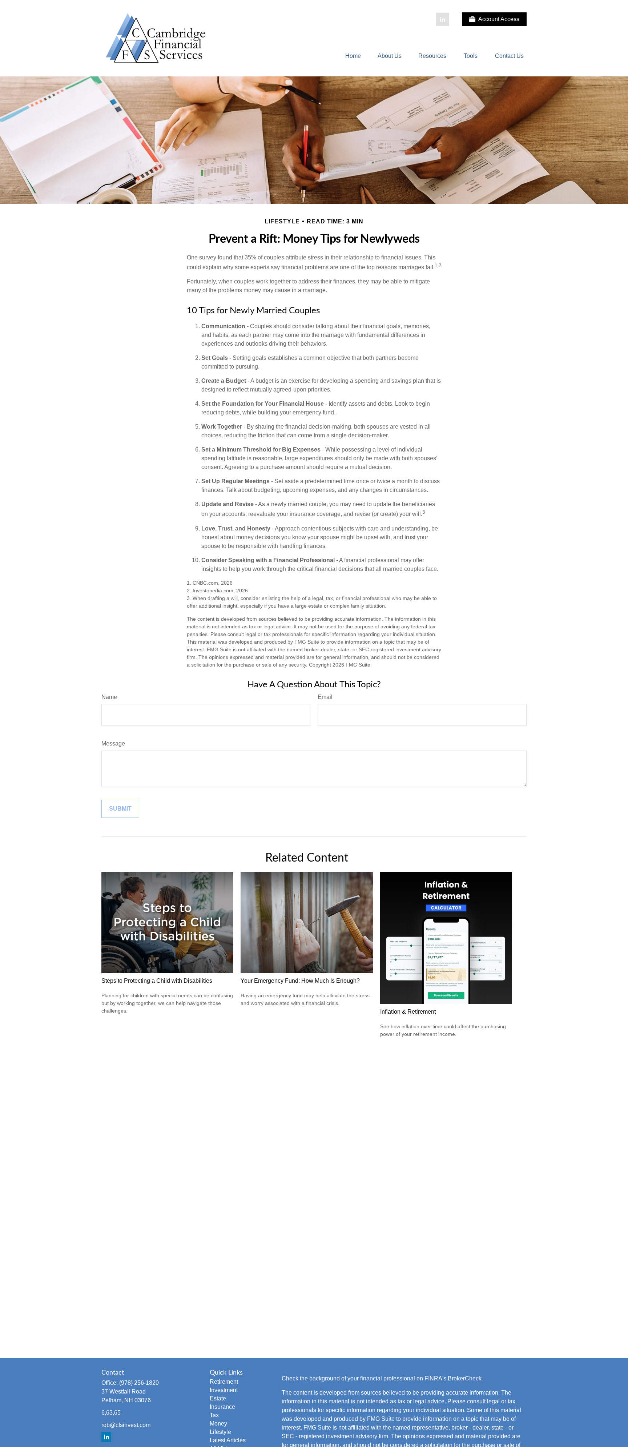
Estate (218, 1398)
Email (325, 697)
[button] (353, 56)
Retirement (224, 1382)
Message (113, 743)
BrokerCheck (465, 1378)
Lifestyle (220, 1432)
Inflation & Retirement (408, 1012)
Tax (214, 1415)
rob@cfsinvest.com (125, 1425)
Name (109, 697)
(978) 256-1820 (139, 1383)
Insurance (222, 1407)
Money (218, 1423)
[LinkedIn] (442, 19)
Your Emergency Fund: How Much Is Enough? (300, 981)
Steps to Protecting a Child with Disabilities (156, 981)
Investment (224, 1390)
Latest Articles (228, 1440)
